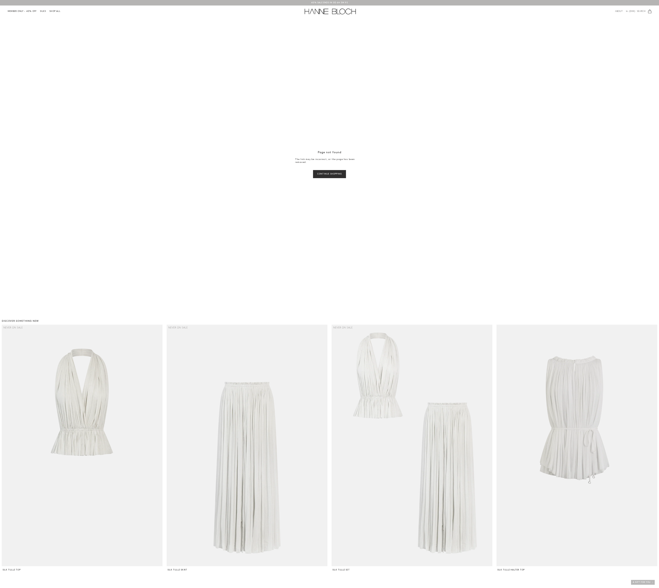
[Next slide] (160, 445)
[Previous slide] (5, 445)
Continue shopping (329, 174)
